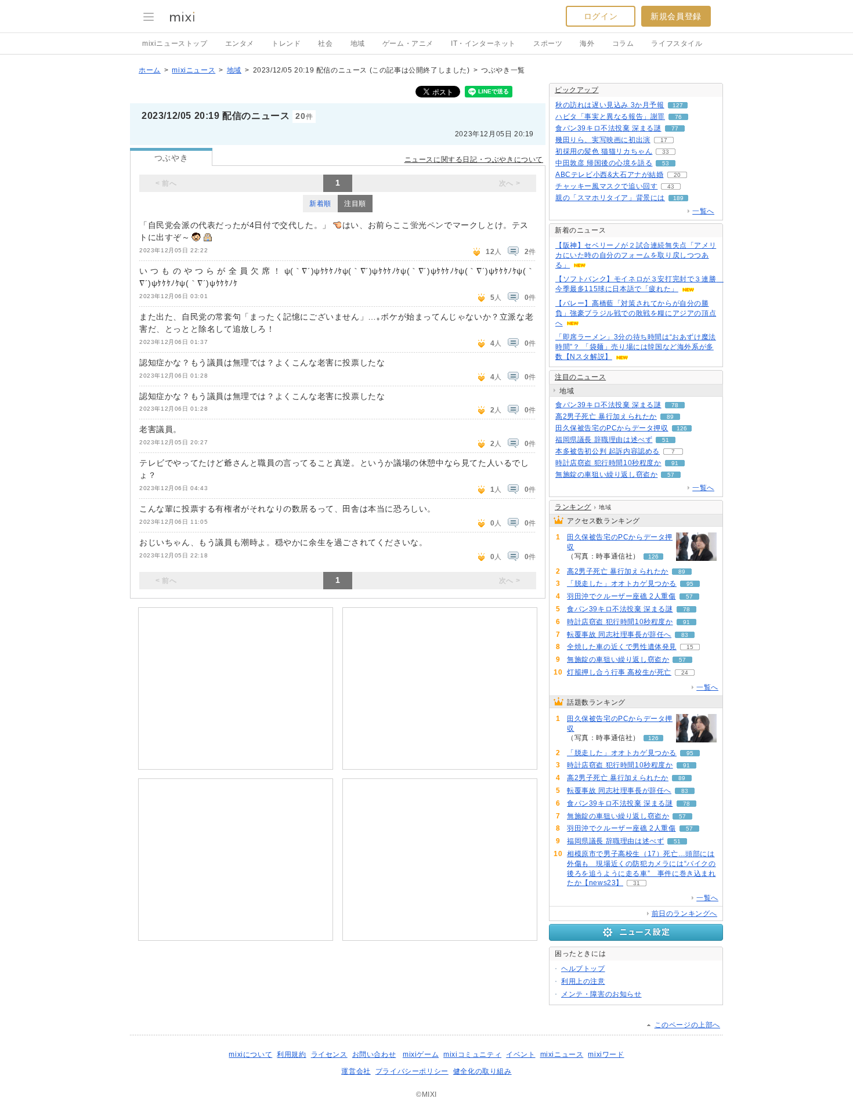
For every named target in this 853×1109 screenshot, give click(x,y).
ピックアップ (577, 90)
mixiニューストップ (175, 43)
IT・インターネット (483, 43)
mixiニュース (193, 70)
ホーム (150, 70)
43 (670, 186)
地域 (357, 43)
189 (678, 198)
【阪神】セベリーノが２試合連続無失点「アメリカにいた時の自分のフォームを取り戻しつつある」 (635, 255)
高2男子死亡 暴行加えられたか (606, 416)
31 (636, 883)
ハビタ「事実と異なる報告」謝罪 (610, 117)
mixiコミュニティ (472, 1054)
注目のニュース (580, 377)
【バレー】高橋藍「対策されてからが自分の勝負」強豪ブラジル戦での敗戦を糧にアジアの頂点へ (635, 313)
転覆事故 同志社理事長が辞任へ (619, 634)
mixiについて (250, 1054)
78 (674, 405)
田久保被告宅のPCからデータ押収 (611, 428)
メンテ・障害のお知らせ (601, 994)
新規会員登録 (676, 16)
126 (682, 428)
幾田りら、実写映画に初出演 (602, 140)
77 (674, 128)
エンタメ (239, 43)
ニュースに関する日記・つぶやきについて (473, 159)
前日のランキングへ (684, 913)
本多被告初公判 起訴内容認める (607, 451)
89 (670, 417)
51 (665, 440)
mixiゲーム (421, 1054)
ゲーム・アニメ (407, 43)
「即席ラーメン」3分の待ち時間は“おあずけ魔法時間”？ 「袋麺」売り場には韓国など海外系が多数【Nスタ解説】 (635, 347)
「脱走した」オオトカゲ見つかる (622, 583)
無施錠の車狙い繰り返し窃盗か (606, 474)
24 (684, 672)
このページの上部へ (687, 1025)
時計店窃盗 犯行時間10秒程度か (608, 463)
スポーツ (547, 43)
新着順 (320, 204)
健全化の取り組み (482, 1071)
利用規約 (291, 1054)
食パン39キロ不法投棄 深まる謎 (608, 128)
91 (674, 463)
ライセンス (329, 1054)
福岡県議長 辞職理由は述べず (603, 440)
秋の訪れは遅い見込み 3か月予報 (609, 105)
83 (684, 635)
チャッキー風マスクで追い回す (606, 186)
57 (670, 475)
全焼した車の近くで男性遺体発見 (622, 647)
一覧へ (703, 211)
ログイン (600, 16)
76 (678, 117)
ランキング (573, 507)
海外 (587, 43)
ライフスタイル (676, 43)
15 (689, 647)
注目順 (355, 204)
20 (677, 175)
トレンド (286, 43)
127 (678, 105)
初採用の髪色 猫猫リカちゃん (603, 151)
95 (689, 584)
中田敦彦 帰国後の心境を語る (603, 163)
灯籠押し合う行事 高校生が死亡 (619, 672)
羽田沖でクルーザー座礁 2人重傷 (621, 596)
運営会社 (355, 1071)
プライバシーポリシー (412, 1071)
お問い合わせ (374, 1054)
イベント (520, 1054)
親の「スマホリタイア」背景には (610, 198)
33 (665, 151)
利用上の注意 (583, 981)
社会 (325, 43)
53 (665, 163)
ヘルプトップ (583, 969)
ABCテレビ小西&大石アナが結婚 (609, 175)
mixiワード (606, 1054)
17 (663, 140)
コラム (623, 43)
